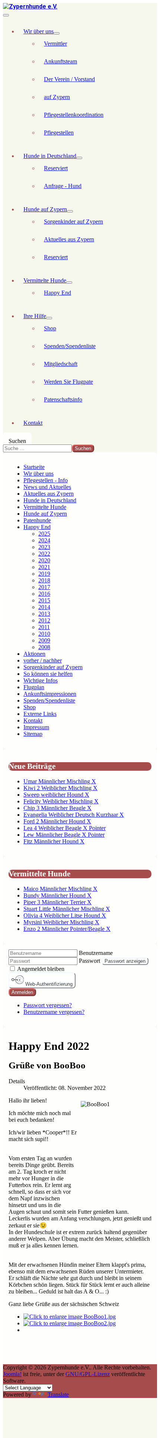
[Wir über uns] (57, 33)
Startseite (34, 467)
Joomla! (12, 1374)
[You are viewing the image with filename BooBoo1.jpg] (69, 1316)
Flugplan (33, 687)
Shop (50, 328)
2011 (44, 627)
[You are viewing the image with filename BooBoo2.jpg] (69, 1323)
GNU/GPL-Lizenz (87, 1374)
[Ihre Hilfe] (49, 318)
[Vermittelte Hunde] (69, 282)
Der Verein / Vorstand (69, 79)
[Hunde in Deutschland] (79, 158)
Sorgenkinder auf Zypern (73, 221)
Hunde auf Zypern (45, 209)
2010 (44, 634)
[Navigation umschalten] (6, 15)
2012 (44, 620)
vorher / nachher (42, 660)
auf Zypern (57, 97)
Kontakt (32, 423)
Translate (58, 1394)
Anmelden (22, 992)
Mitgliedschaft (60, 364)
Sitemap (32, 734)
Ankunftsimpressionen (49, 694)
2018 (44, 580)
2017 (44, 587)
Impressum (36, 727)
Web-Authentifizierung (48, 984)
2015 (44, 600)
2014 (44, 607)
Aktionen (34, 654)
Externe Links (40, 714)
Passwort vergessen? (47, 1005)
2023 (44, 547)
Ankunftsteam (60, 61)
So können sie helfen (48, 674)
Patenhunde (37, 520)
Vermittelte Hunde (44, 280)
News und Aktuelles (47, 487)
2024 (44, 540)
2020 (44, 560)
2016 (44, 594)
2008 (44, 647)
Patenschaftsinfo (63, 399)
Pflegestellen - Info (45, 480)
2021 (44, 567)
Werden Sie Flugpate (68, 381)
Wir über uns (38, 31)
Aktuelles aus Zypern (69, 239)
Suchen (17, 441)
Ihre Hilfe (34, 316)
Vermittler (55, 43)
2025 (44, 533)
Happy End (57, 293)
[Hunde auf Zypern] (70, 211)
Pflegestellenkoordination (73, 115)
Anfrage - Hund (62, 186)
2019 (44, 574)
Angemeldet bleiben (40, 969)
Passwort (89, 961)
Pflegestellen (59, 132)
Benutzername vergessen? (53, 1012)
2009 (44, 640)
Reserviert (56, 168)
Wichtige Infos (40, 680)
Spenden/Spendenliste (70, 346)
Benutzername (96, 953)
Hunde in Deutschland (49, 156)
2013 (44, 614)
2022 (44, 554)
